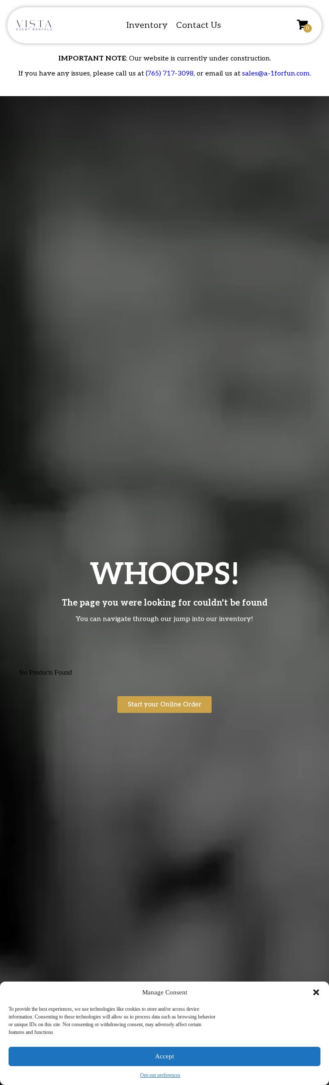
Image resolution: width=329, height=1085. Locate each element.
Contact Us (198, 25)
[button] (316, 992)
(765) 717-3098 (170, 74)
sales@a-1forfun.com (276, 74)
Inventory (146, 25)
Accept (164, 1056)
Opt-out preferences (160, 1075)
